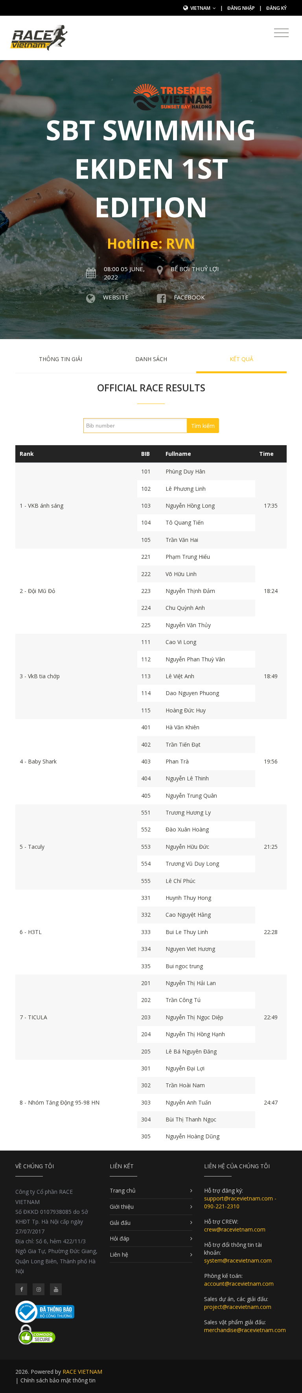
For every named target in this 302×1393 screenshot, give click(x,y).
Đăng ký (276, 8)
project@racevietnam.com (237, 1306)
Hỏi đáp (119, 1238)
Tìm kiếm (203, 425)
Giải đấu (120, 1222)
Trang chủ (123, 1190)
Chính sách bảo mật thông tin (58, 1380)
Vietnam (201, 8)
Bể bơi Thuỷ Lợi (195, 269)
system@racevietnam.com (238, 1260)
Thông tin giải (60, 359)
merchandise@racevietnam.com (245, 1330)
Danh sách (151, 359)
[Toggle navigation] (281, 33)
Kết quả (241, 359)
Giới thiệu (122, 1206)
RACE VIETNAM (82, 1371)
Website (116, 297)
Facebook (189, 297)
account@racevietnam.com (239, 1283)
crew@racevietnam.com (234, 1229)
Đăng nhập (241, 8)
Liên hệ (119, 1254)
